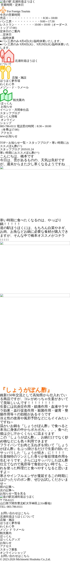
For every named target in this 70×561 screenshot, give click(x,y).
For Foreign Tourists (18, 11)
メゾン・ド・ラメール (14, 87)
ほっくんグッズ (10, 539)
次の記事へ (7, 490)
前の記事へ (7, 486)
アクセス (6, 132)
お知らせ (6, 106)
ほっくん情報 (8, 116)
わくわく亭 (7, 84)
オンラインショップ (7, 121)
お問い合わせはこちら (14, 513)
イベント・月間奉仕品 (14, 109)
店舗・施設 (18, 77)
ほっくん (6, 103)
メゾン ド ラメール (12, 529)
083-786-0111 (15, 506)
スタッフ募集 (8, 549)
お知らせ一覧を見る (13, 493)
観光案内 (18, 99)
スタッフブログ (10, 113)
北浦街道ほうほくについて (17, 516)
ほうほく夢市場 (10, 80)
